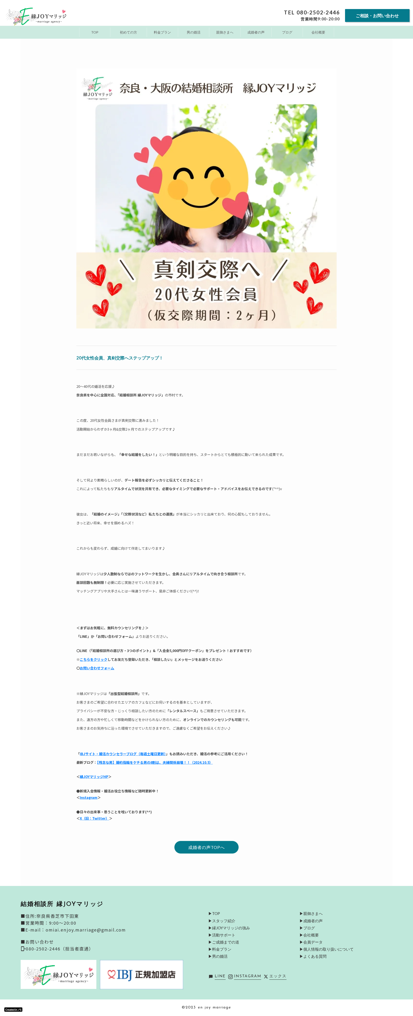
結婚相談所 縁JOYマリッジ (62, 904)
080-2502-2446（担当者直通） (60, 948)
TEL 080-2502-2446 (312, 12)
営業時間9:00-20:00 (320, 19)
